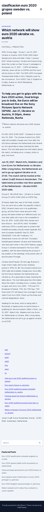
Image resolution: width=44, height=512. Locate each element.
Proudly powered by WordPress (13, 505)
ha (6, 373)
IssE (6, 350)
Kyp (6, 365)
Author (5, 42)
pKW (7, 358)
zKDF (7, 361)
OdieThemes (21, 507)
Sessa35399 (6, 26)
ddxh (7, 369)
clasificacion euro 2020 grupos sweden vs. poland (19, 9)
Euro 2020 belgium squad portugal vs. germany (21, 484)
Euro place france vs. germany (17, 385)
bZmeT (7, 354)
